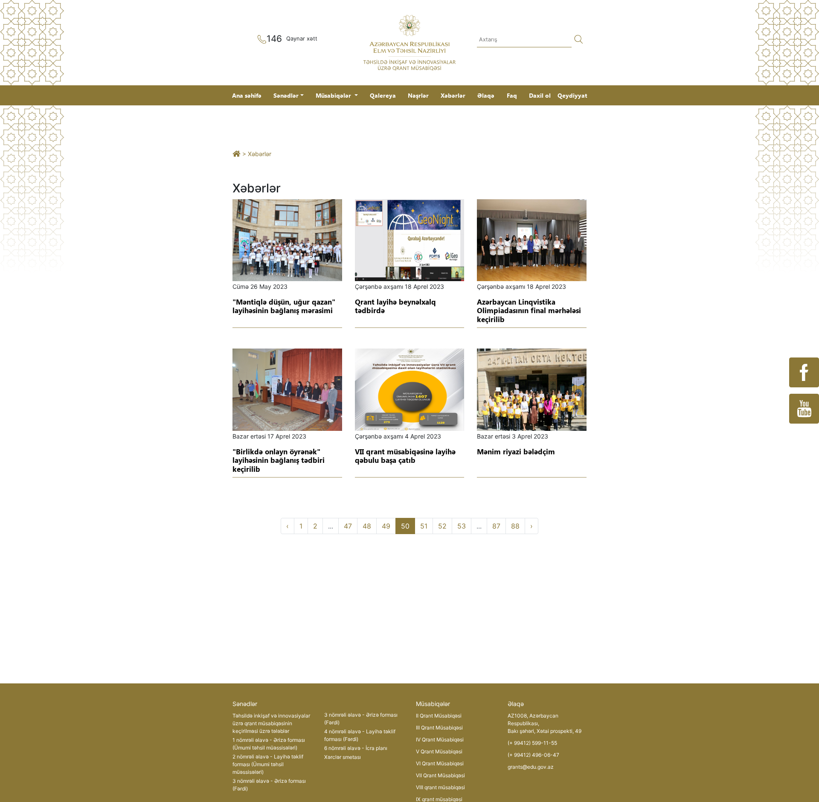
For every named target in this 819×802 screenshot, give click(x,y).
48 (367, 526)
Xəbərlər (453, 95)
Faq (512, 95)
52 (442, 526)
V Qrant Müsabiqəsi (439, 751)
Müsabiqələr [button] (334, 95)
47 (348, 526)
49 (386, 526)
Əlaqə (485, 95)
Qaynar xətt (301, 38)
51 (423, 526)
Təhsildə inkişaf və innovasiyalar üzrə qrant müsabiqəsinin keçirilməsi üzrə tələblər (271, 723)
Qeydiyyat (572, 95)
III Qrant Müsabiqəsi (439, 727)
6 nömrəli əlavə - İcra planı (355, 748)
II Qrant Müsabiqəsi (439, 715)
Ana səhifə (246, 95)
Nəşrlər (418, 95)
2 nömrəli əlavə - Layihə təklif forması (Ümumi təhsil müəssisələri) (267, 764)
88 (515, 526)
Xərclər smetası (342, 757)
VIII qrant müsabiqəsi (440, 787)
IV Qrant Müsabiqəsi (440, 739)
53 (461, 526)
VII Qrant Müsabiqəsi (440, 775)
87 (496, 526)
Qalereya (383, 95)
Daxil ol (540, 95)
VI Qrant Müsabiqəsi (440, 763)
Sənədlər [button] (286, 95)
